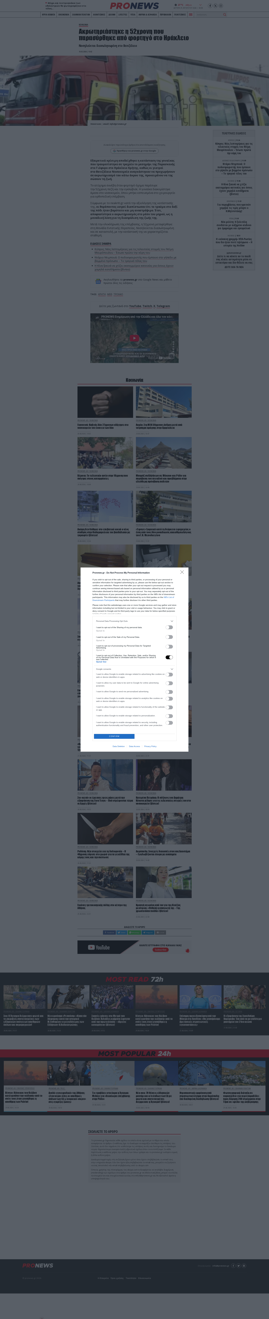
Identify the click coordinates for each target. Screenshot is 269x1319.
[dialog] (134, 659)
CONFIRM (114, 736)
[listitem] (134, 621)
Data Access (134, 746)
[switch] (169, 627)
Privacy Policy (150, 746)
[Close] (183, 573)
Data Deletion (119, 746)
